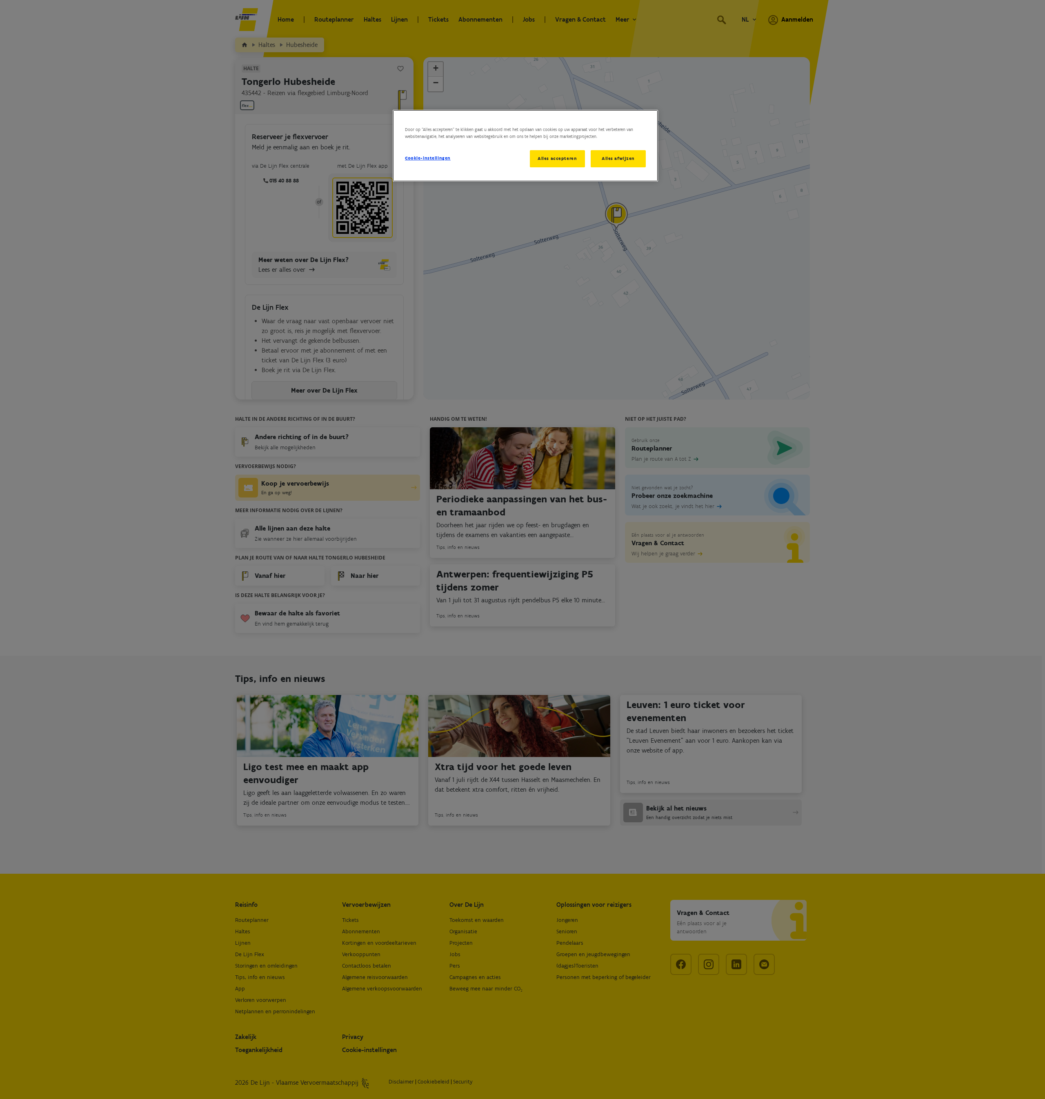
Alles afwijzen (618, 158)
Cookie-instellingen (428, 158)
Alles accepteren (557, 158)
